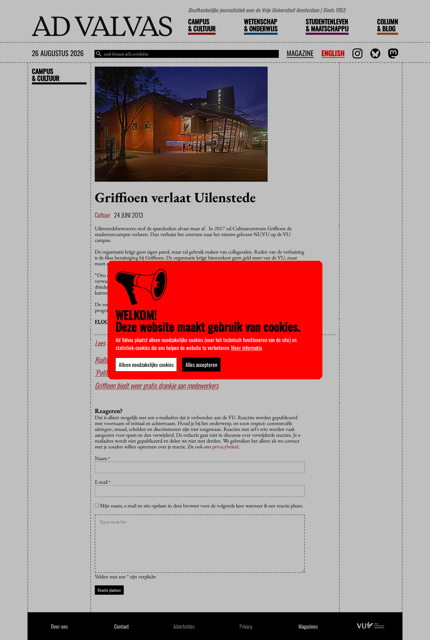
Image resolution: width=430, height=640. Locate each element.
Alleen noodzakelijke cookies (146, 364)
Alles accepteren (201, 364)
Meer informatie (246, 347)
